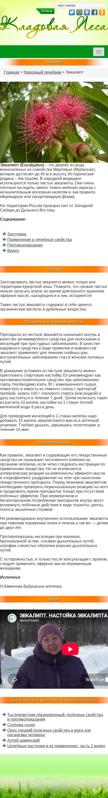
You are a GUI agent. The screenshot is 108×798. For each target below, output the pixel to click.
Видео (13, 250)
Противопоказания (25, 245)
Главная (11, 72)
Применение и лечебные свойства (39, 239)
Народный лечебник (42, 72)
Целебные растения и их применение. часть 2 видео (56, 746)
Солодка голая (21, 725)
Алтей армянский (23, 740)
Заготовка (16, 234)
